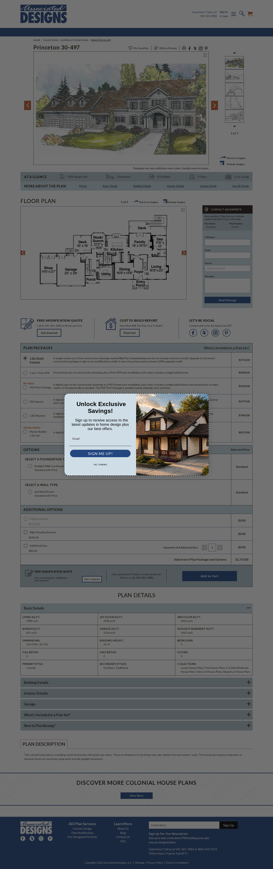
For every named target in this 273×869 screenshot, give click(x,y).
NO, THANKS (100, 464)
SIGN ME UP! (100, 453)
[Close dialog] (205, 397)
